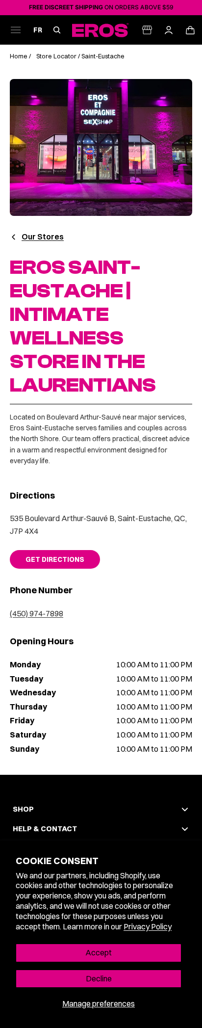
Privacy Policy (148, 926)
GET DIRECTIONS (54, 559)
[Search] (57, 30)
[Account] (168, 30)
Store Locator (56, 56)
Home (19, 56)
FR (38, 30)
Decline (99, 978)
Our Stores (43, 236)
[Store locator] (147, 30)
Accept (98, 952)
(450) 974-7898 (36, 613)
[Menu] (15, 30)
